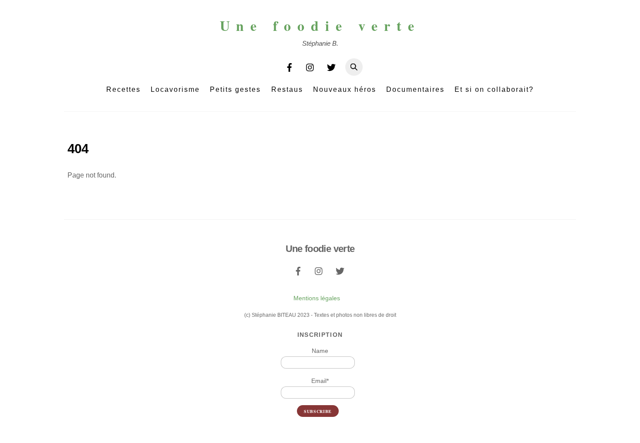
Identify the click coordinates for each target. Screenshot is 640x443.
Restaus (287, 89)
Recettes (123, 89)
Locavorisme (175, 89)
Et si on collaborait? (494, 89)
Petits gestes (235, 89)
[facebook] (289, 66)
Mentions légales (316, 298)
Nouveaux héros (344, 89)
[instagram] (310, 66)
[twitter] (331, 66)
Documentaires (415, 89)
